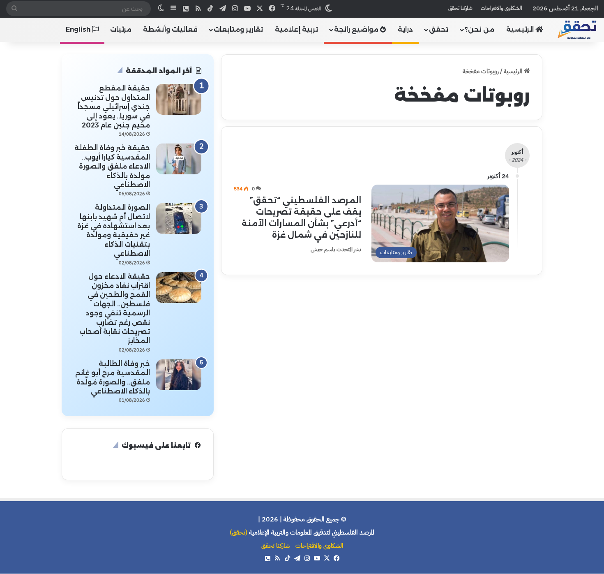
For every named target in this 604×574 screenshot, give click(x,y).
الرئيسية (520, 29)
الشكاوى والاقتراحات (501, 8)
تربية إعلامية (296, 29)
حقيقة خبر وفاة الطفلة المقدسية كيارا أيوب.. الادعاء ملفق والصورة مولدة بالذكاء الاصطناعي (112, 166)
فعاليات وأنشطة (170, 29)
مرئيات (120, 29)
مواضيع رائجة (357, 29)
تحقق (438, 29)
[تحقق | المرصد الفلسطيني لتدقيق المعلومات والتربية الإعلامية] (577, 29)
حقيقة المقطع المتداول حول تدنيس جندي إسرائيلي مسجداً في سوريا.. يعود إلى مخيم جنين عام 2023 (114, 106)
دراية (405, 29)
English (79, 29)
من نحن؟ (479, 29)
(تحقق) (238, 532)
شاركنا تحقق (460, 8)
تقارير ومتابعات (238, 29)
